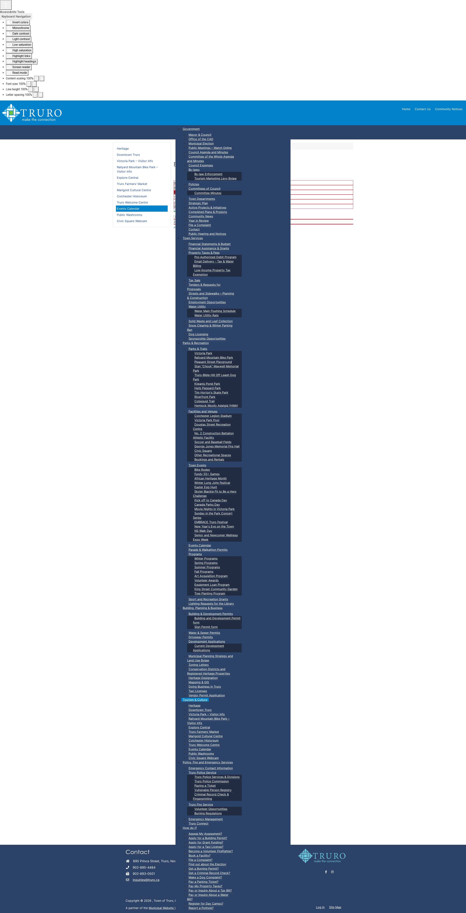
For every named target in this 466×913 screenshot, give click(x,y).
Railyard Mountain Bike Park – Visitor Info (137, 169)
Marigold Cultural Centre (134, 190)
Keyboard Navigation (16, 16)
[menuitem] (191, 129)
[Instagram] (332, 872)
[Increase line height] (36, 89)
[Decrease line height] (30, 89)
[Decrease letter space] (35, 95)
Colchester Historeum (132, 196)
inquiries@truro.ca (146, 880)
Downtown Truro (128, 155)
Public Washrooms (129, 215)
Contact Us (423, 109)
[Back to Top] (459, 906)
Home (406, 109)
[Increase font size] (34, 84)
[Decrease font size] (28, 84)
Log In (320, 907)
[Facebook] (326, 872)
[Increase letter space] (40, 95)
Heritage (123, 148)
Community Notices (448, 109)
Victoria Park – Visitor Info (135, 161)
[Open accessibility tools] (6, 5)
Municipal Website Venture (167, 908)
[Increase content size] (42, 78)
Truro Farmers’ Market (132, 184)
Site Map (335, 907)
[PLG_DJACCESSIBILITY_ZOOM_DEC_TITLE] (36, 78)
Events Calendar (128, 208)
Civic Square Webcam (132, 221)
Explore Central (127, 177)
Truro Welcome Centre (132, 202)
